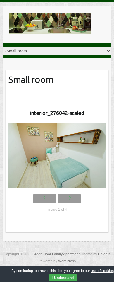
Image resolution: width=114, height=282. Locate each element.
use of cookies (102, 271)
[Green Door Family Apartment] (50, 24)
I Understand (63, 278)
